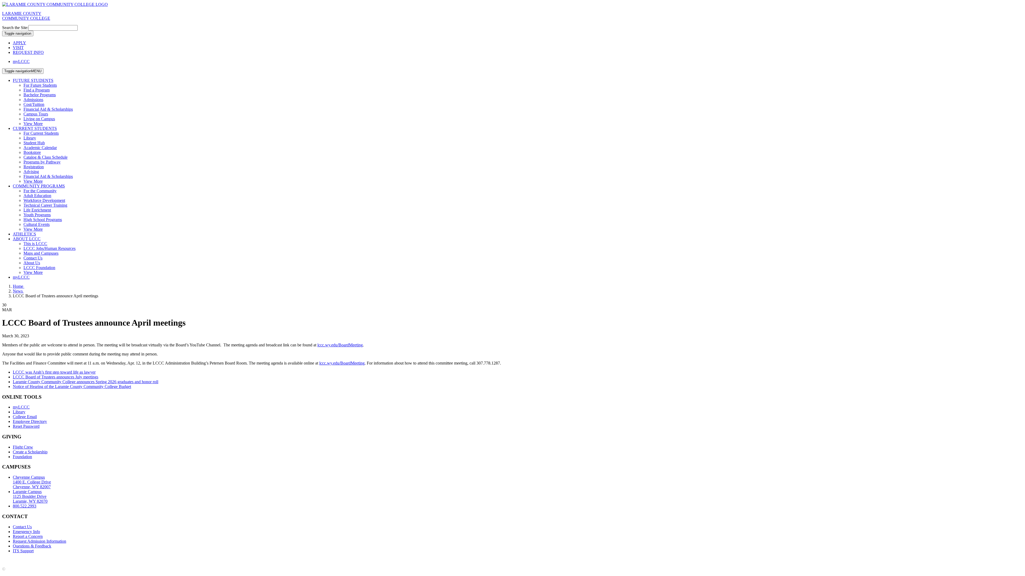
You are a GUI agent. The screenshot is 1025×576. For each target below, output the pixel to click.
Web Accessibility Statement (157, 560)
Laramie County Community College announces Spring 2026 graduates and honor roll (85, 381)
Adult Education (37, 195)
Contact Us (32, 258)
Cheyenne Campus (32, 482)
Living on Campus (39, 119)
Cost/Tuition (33, 104)
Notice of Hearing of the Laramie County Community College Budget (72, 386)
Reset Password (26, 426)
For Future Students (40, 85)
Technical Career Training (45, 205)
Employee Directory (30, 421)
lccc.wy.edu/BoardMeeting (340, 345)
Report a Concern (28, 536)
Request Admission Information (39, 541)
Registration (33, 167)
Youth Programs (37, 215)
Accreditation (13, 560)
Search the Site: (15, 27)
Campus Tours (35, 114)
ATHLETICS (24, 234)
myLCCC (21, 61)
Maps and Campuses (40, 253)
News (18, 291)
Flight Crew (23, 447)
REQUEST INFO (28, 52)
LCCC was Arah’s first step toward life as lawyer (54, 372)
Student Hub (34, 143)
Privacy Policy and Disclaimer (53, 560)
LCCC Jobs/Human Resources (49, 248)
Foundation (22, 456)
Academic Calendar (40, 147)
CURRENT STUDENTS (35, 128)
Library (29, 138)
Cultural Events (36, 224)
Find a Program (36, 90)
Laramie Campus (30, 496)
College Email (25, 416)
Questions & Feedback (32, 546)
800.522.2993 (24, 506)
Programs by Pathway (42, 162)
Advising (31, 171)
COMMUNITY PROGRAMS (39, 186)
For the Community (40, 191)
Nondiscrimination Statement (106, 560)
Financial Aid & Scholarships (48, 109)
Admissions (33, 99)
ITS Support (23, 551)
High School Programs (42, 219)
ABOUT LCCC (27, 239)
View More (33, 123)
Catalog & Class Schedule (45, 157)
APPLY (19, 43)
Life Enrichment (37, 210)
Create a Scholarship (30, 452)
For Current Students (41, 133)
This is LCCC (35, 243)
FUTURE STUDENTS (33, 80)
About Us (31, 263)
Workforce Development (44, 200)
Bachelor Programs (39, 95)
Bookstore (32, 152)
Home (18, 286)
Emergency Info (26, 531)
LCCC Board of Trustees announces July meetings (55, 377)
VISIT (18, 47)
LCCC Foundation (39, 267)
